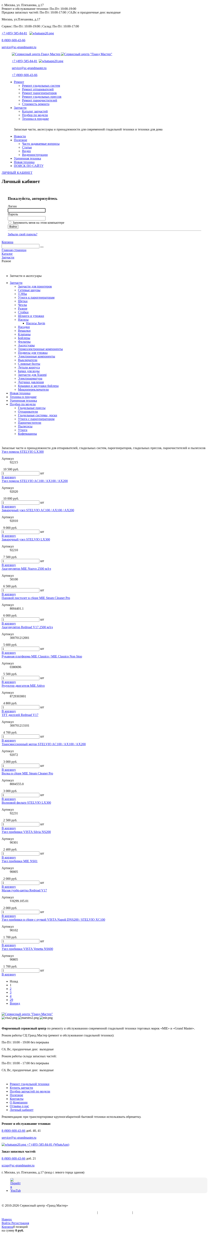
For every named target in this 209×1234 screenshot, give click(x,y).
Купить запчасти (21, 1087)
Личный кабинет (21, 1109)
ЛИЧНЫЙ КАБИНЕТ (17, 172)
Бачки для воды (29, 371)
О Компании (19, 1102)
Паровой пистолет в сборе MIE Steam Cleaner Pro (36, 598)
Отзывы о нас (19, 1106)
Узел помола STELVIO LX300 (23, 451)
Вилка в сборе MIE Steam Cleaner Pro (27, 773)
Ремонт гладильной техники (29, 1084)
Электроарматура (30, 378)
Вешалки (24, 330)
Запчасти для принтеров (35, 286)
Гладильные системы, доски (37, 415)
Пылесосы (25, 426)
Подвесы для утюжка (33, 352)
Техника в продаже (23, 397)
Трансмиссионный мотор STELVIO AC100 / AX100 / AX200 (44, 744)
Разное (22, 308)
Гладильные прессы (32, 408)
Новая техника (20, 393)
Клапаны (24, 334)
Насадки (24, 327)
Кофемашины (27, 433)
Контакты (16, 1098)
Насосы (23, 319)
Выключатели (27, 360)
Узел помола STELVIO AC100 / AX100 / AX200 (35, 481)
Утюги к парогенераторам (36, 297)
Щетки (23, 301)
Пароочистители (29, 422)
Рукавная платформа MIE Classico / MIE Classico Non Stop (42, 656)
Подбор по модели (23, 404)
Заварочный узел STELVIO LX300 (26, 539)
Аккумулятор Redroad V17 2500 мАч (27, 627)
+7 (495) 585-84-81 (14, 33)
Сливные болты (29, 363)
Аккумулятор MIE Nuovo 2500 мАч (26, 568)
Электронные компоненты (36, 356)
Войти (6, 1223)
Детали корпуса (29, 367)
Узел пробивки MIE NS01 (20, 861)
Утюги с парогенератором (36, 419)
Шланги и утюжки (31, 316)
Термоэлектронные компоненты (40, 349)
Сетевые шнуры (29, 290)
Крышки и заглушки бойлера (38, 386)
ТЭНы (22, 294)
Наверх (7, 1219)
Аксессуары (26, 345)
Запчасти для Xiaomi (32, 374)
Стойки (23, 312)
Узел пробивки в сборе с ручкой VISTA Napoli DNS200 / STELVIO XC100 (53, 919)
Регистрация (20, 1223)
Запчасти (16, 282)
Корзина (7, 242)
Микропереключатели (33, 389)
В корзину (9, 477)
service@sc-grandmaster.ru (19, 47)
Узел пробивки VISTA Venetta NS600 (27, 949)
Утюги (22, 430)
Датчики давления (31, 382)
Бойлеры (24, 338)
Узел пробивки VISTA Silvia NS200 (26, 832)
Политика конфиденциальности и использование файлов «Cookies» (49, 1212)
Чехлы (22, 305)
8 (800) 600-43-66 (13, 40)
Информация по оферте (115, 1212)
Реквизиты (141, 1212)
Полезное (16, 1095)
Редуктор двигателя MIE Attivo (23, 685)
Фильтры (24, 341)
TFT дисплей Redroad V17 (20, 715)
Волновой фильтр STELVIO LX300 (26, 802)
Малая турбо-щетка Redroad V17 (24, 890)
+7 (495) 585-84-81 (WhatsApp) (47, 1144)
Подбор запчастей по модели (30, 1091)
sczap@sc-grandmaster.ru (18, 1165)
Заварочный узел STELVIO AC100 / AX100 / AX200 (38, 510)
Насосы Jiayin (35, 323)
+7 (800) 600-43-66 (24, 75)
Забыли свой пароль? (22, 234)
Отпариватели (28, 411)
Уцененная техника (23, 400)
